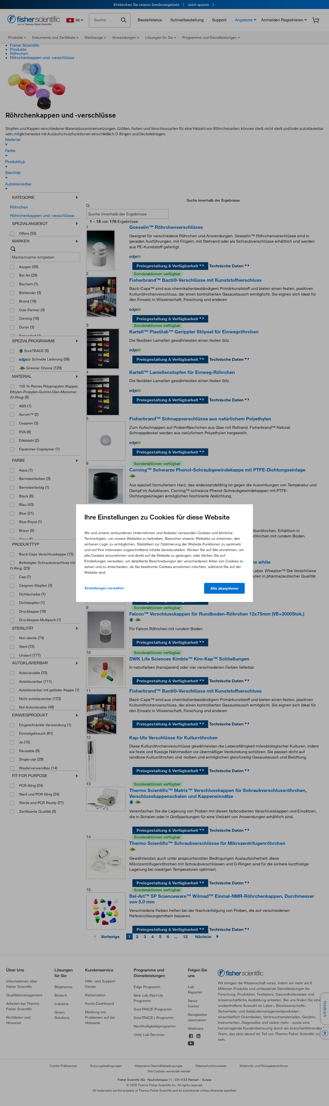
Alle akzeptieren (224, 588)
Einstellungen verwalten (104, 588)
